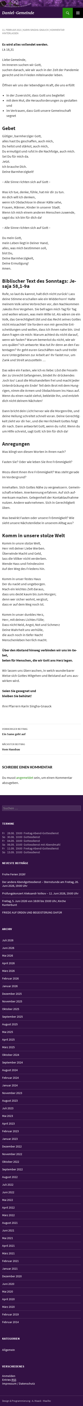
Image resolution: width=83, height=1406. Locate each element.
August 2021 (10, 1223)
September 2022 (12, 1169)
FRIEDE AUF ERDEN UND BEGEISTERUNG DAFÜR (32, 912)
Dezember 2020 (12, 1276)
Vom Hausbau (13, 747)
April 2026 (8, 963)
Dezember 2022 (12, 1146)
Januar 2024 (10, 1085)
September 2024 (12, 1062)
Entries (9, 1380)
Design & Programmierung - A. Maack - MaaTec (26, 1400)
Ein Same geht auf (15, 731)
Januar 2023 (10, 1139)
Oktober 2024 (10, 1055)
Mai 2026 (7, 955)
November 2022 (12, 1154)
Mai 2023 (7, 1116)
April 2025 (8, 1039)
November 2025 (12, 1001)
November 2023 (12, 1093)
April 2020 (8, 1299)
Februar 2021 (10, 1261)
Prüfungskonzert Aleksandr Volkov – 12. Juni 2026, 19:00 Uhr (40, 893)
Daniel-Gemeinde (18, 12)
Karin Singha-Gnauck (36, 29)
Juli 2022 (7, 1184)
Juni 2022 (8, 1192)
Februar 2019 (10, 1314)
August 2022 (10, 1177)
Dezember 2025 (12, 994)
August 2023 (10, 1100)
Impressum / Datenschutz (18, 1383)
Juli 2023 (7, 1108)
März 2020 (8, 1307)
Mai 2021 (7, 1238)
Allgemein (8, 1350)
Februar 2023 (10, 1131)
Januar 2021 (10, 1268)
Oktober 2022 (10, 1162)
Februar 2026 (10, 978)
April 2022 (8, 1207)
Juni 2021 (8, 1230)
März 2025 (8, 1047)
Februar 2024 (10, 1078)
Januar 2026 (10, 986)
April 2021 (8, 1246)
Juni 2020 (8, 1284)
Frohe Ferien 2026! (14, 874)
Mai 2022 (7, 1200)
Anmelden (8, 1376)
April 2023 (8, 1123)
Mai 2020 (7, 1291)
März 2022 (8, 1215)
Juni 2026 (8, 948)
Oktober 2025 (10, 1009)
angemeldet (24, 777)
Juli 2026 (7, 940)
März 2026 (8, 971)
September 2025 (12, 1016)
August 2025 (10, 1024)
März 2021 (8, 1253)
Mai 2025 (7, 1032)
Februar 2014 (10, 1322)
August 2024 (10, 1070)
